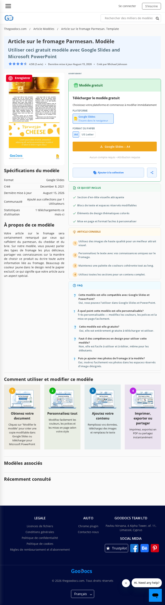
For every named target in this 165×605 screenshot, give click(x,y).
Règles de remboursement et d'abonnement (40, 549)
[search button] (158, 18)
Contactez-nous (88, 532)
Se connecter (127, 6)
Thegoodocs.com (15, 29)
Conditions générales (40, 532)
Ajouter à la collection (111, 172)
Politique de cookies (40, 544)
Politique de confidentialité (40, 538)
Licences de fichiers (40, 526)
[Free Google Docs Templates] (9, 18)
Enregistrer (22, 78)
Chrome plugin (88, 526)
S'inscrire (151, 6)
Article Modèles (44, 29)
